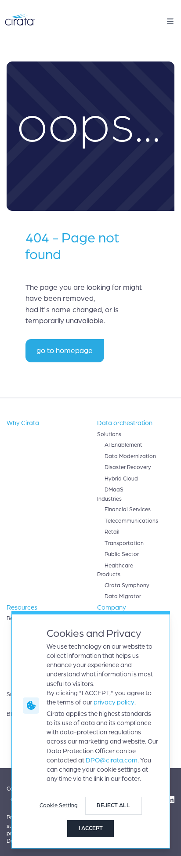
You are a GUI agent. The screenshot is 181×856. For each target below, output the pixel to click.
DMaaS (114, 490)
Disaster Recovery (128, 467)
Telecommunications (131, 521)
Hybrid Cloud (121, 479)
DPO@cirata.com (112, 760)
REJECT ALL (113, 805)
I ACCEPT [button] (91, 828)
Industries (109, 499)
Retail (112, 532)
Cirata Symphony (127, 585)
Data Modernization (130, 456)
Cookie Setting (59, 805)
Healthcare (119, 566)
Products (108, 574)
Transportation (124, 543)
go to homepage (64, 351)
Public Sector (122, 554)
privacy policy (114, 702)
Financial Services (128, 509)
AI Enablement (123, 445)
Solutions (109, 434)
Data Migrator (123, 596)
